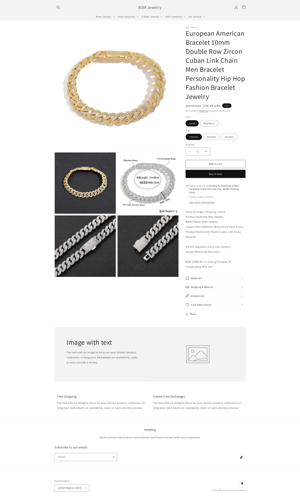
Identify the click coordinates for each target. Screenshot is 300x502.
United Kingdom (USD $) (70, 487)
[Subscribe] (113, 457)
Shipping (203, 110)
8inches (211, 136)
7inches (193, 136)
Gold (192, 123)
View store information (202, 202)
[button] (58, 7)
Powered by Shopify (237, 490)
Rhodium (209, 123)
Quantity (190, 144)
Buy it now (215, 174)
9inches (229, 136)
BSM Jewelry (223, 490)
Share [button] (193, 314)
